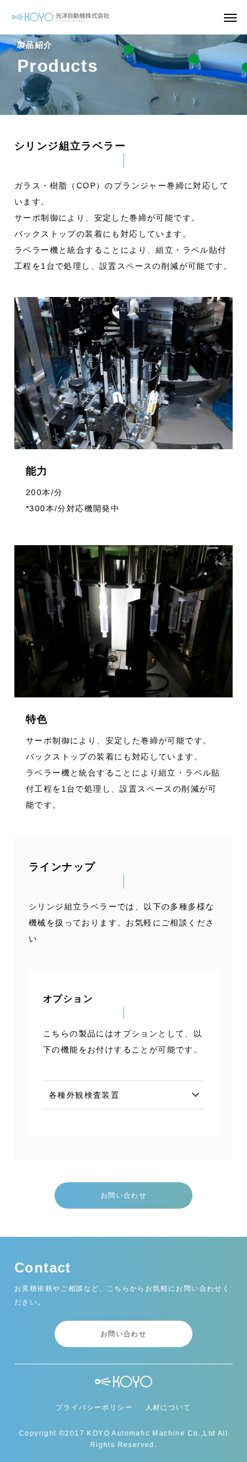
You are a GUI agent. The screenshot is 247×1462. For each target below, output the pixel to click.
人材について (168, 1407)
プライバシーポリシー (94, 1407)
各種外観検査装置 (84, 1095)
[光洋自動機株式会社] (60, 17)
